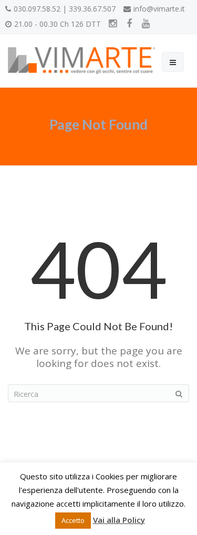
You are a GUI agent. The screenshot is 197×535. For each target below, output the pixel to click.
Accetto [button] (73, 520)
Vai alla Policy (119, 520)
